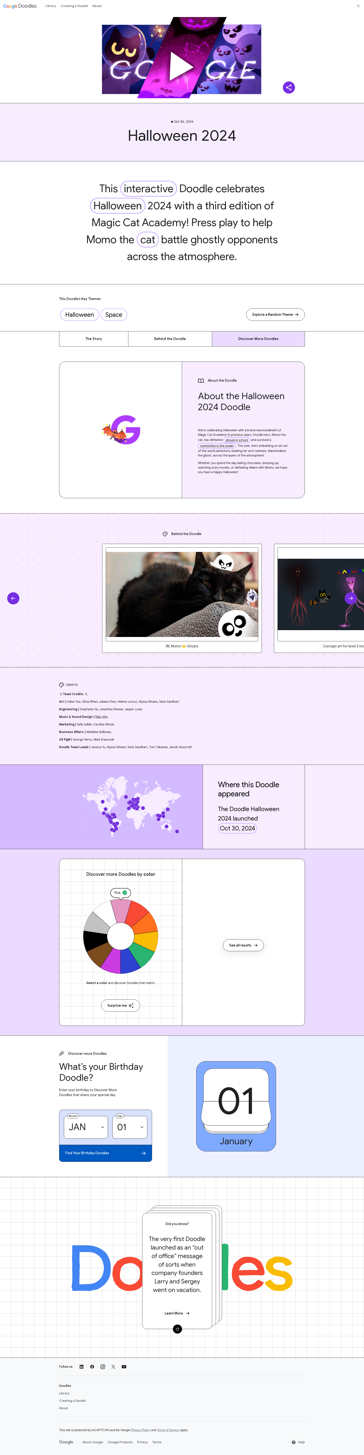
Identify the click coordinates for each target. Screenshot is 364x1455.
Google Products (120, 1442)
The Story (94, 339)
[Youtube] (124, 1366)
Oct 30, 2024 (237, 828)
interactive (148, 188)
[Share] (289, 87)
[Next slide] (351, 598)
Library (51, 6)
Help (301, 1442)
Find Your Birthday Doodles (87, 1153)
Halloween (117, 205)
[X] (113, 1366)
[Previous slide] (13, 598)
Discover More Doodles (258, 339)
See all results (240, 945)
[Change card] (177, 1329)
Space (113, 314)
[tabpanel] (182, 598)
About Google (92, 1442)
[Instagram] (102, 1366)
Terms (156, 1442)
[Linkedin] (81, 1366)
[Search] (358, 6)
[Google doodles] (20, 6)
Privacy (142, 1442)
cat (147, 239)
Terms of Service (168, 1430)
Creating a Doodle (74, 6)
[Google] (66, 1442)
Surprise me (117, 1005)
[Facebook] (92, 1366)
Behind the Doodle (170, 339)
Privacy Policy (140, 1430)
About (97, 6)
